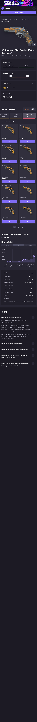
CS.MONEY (4, 19)
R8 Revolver (17, 19)
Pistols (10, 19)
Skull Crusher (25, 19)
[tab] (7, 245)
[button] (18, 83)
